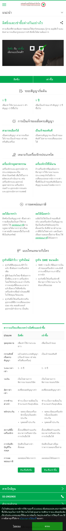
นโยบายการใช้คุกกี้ (28, 518)
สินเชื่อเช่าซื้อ (50, 470)
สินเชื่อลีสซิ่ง (26, 470)
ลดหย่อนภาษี (18, 225)
